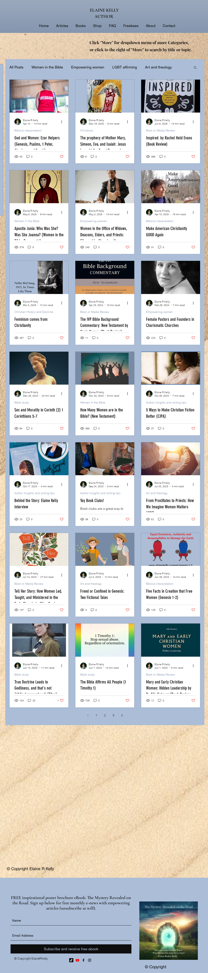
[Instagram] (90, 960)
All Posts (16, 67)
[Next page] (122, 715)
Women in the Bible (47, 67)
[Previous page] (87, 715)
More (149, 67)
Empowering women (87, 67)
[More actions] (63, 121)
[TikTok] (71, 960)
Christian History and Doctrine (33, 312)
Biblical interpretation (28, 130)
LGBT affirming (124, 67)
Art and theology (157, 493)
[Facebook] (83, 960)
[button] (195, 68)
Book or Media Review (160, 130)
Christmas (86, 130)
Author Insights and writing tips (166, 402)
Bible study (21, 402)
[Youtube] (77, 960)
